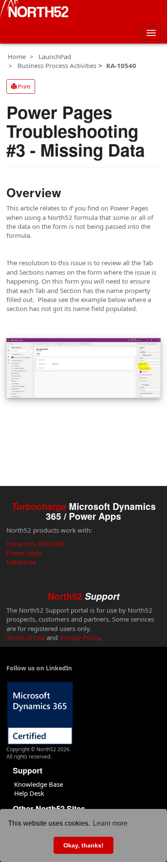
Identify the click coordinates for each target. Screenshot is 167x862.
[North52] (34, 10)
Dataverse (21, 561)
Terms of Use (25, 637)
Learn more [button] (110, 823)
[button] (20, 86)
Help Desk (29, 793)
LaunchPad (55, 56)
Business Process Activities (57, 65)
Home (17, 56)
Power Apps (24, 552)
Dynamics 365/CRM (35, 543)
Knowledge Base (38, 784)
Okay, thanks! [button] (83, 845)
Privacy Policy (80, 637)
